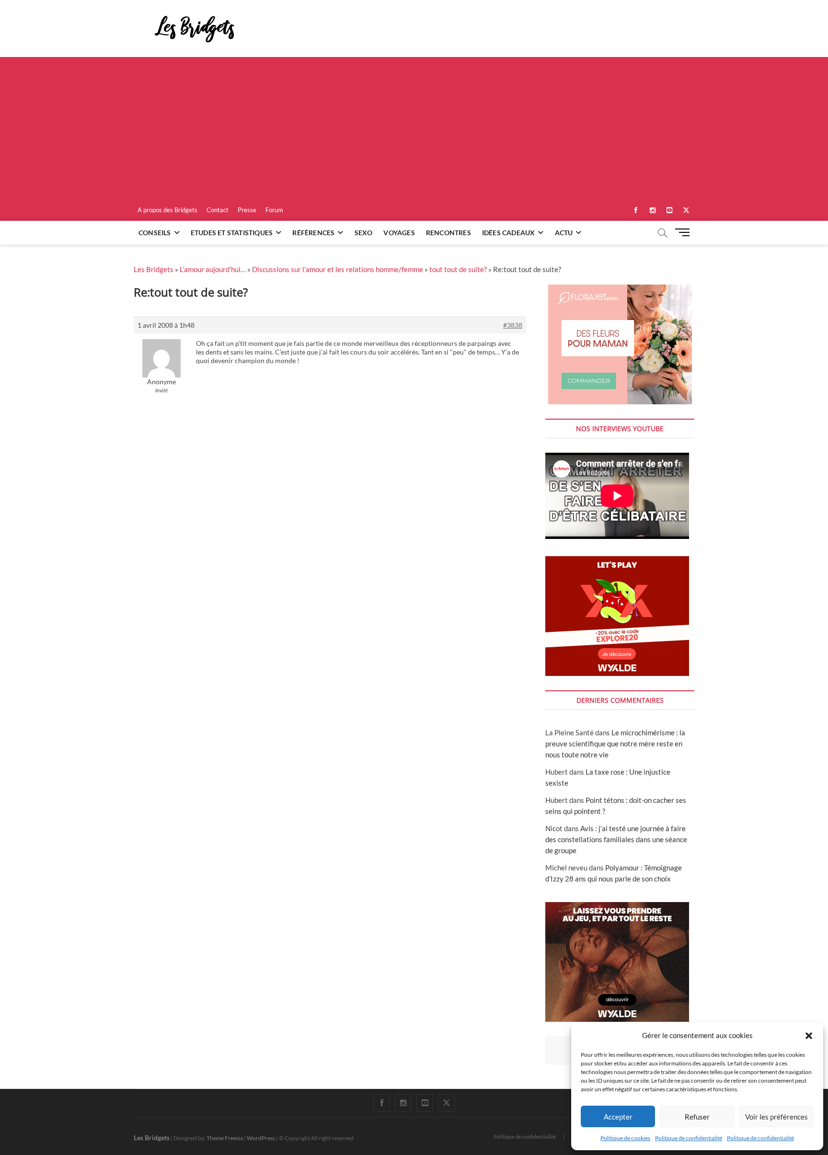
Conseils (154, 233)
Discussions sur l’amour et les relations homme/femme (337, 269)
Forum (274, 210)
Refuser (697, 1116)
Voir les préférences (776, 1116)
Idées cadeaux (508, 233)
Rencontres (448, 233)
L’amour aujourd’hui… (213, 269)
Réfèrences (313, 233)
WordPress (261, 1138)
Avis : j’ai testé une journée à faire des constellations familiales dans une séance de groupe (616, 839)
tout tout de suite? (458, 269)
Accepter (618, 1116)
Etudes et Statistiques (232, 233)
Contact (218, 210)
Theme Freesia (225, 1138)
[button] (809, 1036)
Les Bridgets (153, 269)
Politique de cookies (625, 1138)
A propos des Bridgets (167, 210)
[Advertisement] (414, 129)
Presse (247, 210)
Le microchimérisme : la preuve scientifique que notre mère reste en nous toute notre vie (615, 743)
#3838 (512, 325)
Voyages (398, 233)
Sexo (364, 233)
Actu (564, 233)
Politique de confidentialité (688, 1138)
